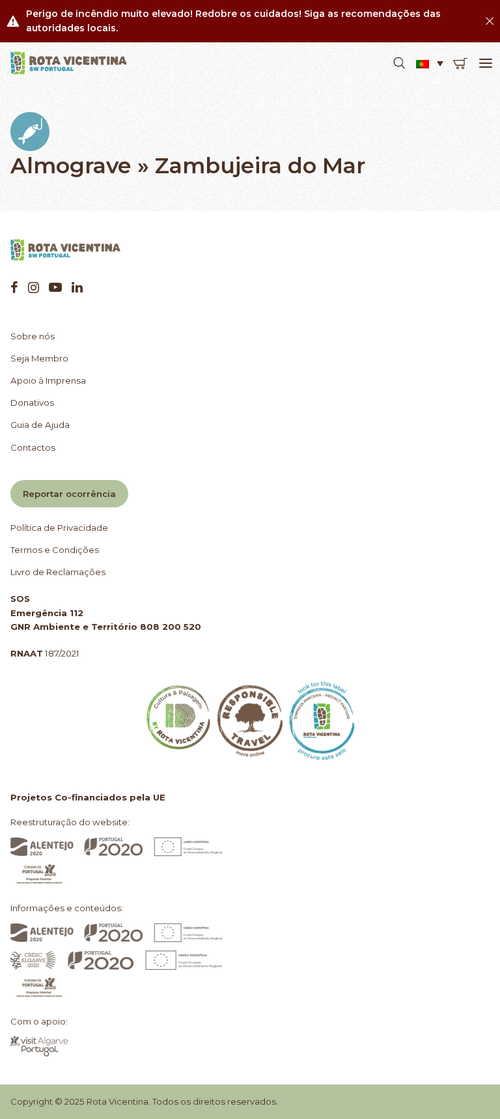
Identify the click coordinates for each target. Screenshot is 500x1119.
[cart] (460, 63)
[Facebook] (14, 287)
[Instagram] (33, 287)
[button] (399, 63)
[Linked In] (77, 287)
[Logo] (69, 63)
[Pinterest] (55, 287)
